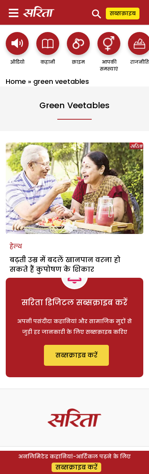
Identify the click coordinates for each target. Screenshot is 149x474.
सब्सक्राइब (123, 13)
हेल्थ (16, 246)
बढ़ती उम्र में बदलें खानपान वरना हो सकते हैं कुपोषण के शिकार (65, 264)
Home (16, 81)
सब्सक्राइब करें (76, 355)
